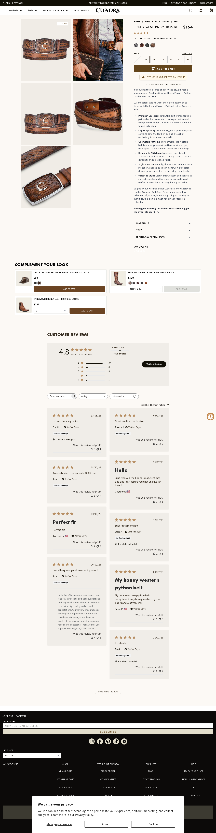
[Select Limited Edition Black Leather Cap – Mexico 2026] (35, 283)
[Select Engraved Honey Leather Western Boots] (146, 283)
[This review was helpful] (154, 443)
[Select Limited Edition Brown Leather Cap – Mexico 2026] (39, 283)
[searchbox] (59, 396)
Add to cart (166, 68)
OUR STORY (108, 795)
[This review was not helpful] (160, 443)
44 (188, 59)
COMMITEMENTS (108, 779)
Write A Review (154, 364)
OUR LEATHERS (108, 787)
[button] (15, 10)
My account (10, 764)
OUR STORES (151, 787)
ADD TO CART (69, 289)
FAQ (165, 3)
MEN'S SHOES (65, 787)
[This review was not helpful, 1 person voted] (98, 449)
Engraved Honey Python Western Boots (151, 272)
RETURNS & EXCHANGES (193, 779)
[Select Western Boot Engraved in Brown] (138, 283)
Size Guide (187, 53)
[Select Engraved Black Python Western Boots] (134, 283)
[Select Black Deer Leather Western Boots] (142, 283)
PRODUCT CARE (108, 771)
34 (146, 59)
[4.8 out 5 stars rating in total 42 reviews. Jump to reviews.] (142, 33)
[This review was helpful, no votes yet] (92, 449)
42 (179, 59)
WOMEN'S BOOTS (65, 779)
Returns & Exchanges (183, 3)
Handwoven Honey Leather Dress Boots (56, 299)
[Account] (200, 10)
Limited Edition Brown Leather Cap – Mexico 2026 (61, 272)
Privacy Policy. (84, 815)
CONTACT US (193, 795)
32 (137, 59)
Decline (153, 824)
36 (154, 59)
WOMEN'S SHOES (65, 795)
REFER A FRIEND (151, 795)
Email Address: (10, 721)
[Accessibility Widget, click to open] (210, 416)
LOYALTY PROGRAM (151, 779)
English (7, 3)
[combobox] (93, 396)
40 (171, 59)
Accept (106, 824)
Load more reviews (108, 691)
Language (8, 750)
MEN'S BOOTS (65, 771)
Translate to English (65, 439)
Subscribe (108, 731)
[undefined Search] (191, 10)
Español (18, 3)
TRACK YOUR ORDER (193, 771)
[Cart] (211, 10)
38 (162, 59)
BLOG (151, 771)
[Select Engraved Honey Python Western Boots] (129, 283)
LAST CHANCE (81, 10)
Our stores (206, 3)
